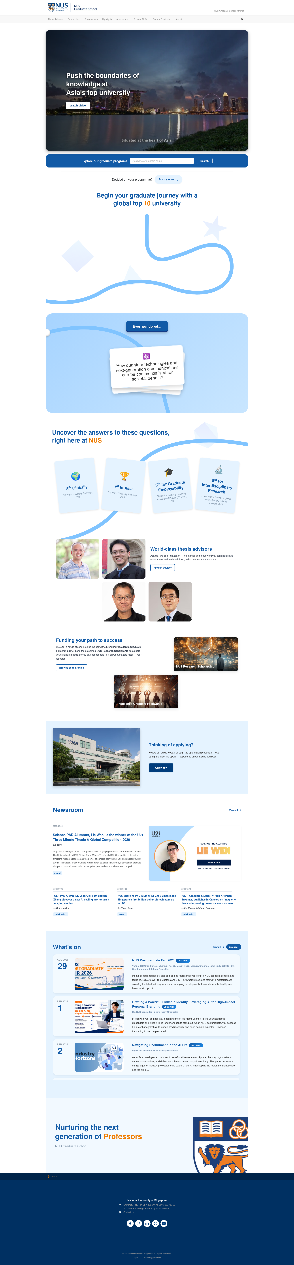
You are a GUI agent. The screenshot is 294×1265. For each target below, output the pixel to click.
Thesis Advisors (55, 19)
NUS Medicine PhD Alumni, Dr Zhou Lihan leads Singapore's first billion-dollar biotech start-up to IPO (146, 899)
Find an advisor (163, 567)
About (179, 19)
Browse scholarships (71, 667)
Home (54, 1176)
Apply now (161, 767)
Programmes (91, 19)
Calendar (233, 946)
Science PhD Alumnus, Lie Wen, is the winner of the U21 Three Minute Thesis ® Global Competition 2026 (98, 837)
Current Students (161, 19)
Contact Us (128, 1212)
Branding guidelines (152, 1257)
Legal (135, 1257)
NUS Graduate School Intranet (229, 10)
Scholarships (74, 19)
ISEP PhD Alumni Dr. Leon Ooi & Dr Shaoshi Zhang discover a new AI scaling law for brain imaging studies (81, 899)
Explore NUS (140, 19)
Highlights (107, 19)
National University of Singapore (138, 1253)
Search (204, 161)
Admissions (122, 19)
